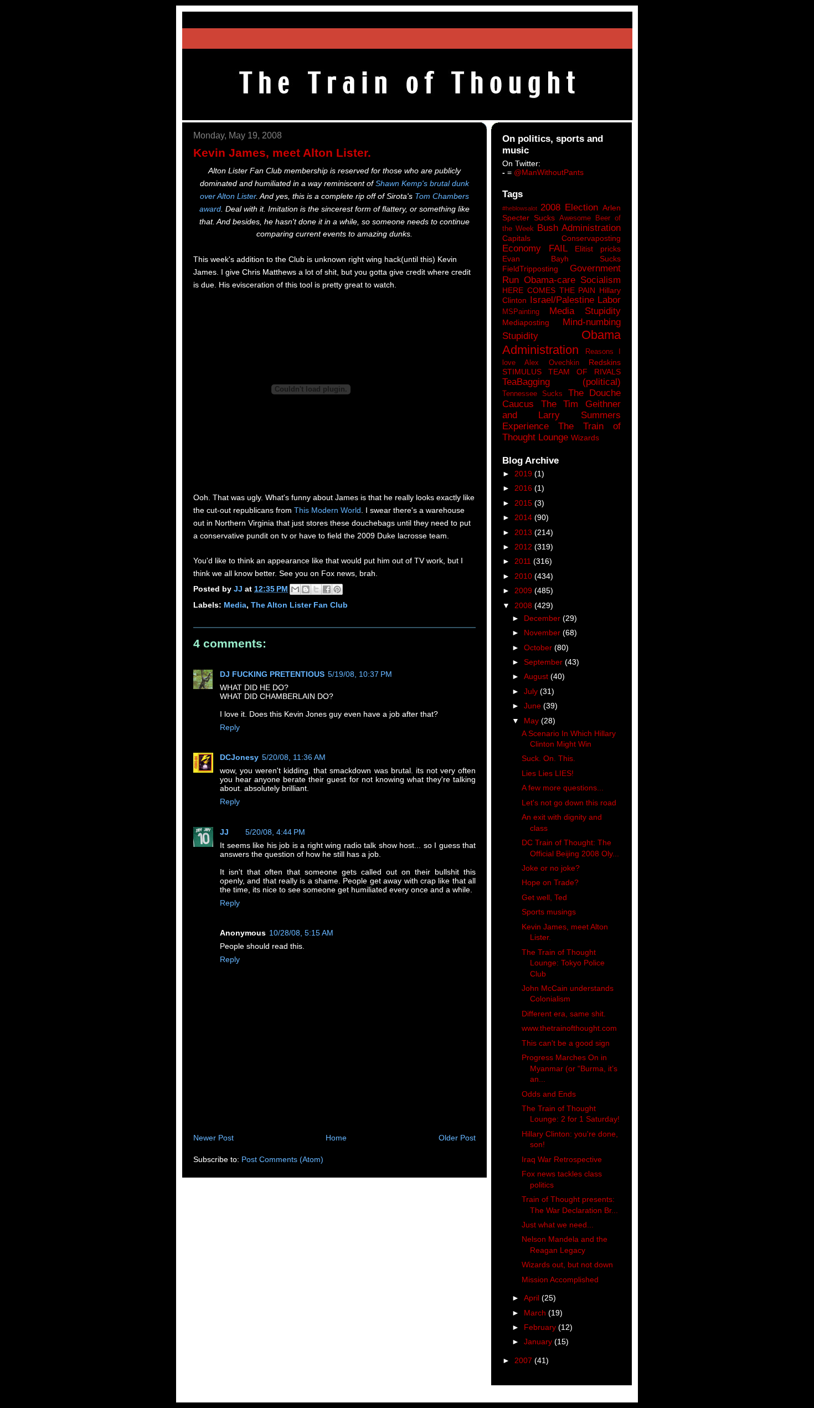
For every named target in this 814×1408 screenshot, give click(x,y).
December (543, 618)
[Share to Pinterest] (337, 589)
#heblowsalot (519, 208)
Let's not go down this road (569, 802)
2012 (524, 546)
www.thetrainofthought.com (569, 1028)
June (533, 705)
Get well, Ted (544, 897)
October (539, 647)
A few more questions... (563, 787)
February (541, 1327)
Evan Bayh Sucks (561, 258)
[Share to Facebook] (326, 589)
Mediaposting (525, 322)
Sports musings (549, 911)
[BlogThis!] (305, 589)
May (532, 720)
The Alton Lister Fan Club (299, 604)
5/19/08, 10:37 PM (360, 674)
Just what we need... (558, 1224)
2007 (524, 1360)
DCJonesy (239, 757)
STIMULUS (522, 371)
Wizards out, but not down (567, 1264)
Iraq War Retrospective (562, 1159)
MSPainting (520, 312)
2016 (524, 488)
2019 (524, 473)
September (544, 661)
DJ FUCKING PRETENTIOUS (272, 674)
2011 (523, 561)
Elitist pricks (598, 248)
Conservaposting (591, 238)
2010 (524, 576)
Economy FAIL (535, 248)
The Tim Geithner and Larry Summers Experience (561, 415)
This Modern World (327, 510)
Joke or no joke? (551, 868)
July (532, 691)
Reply (230, 727)
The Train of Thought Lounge (561, 432)
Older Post (457, 1137)
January (539, 1341)
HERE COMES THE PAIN (548, 290)
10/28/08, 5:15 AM (301, 932)
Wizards (585, 437)
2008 (524, 605)
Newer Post (213, 1137)
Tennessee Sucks (532, 394)
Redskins (605, 362)
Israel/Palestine (562, 300)
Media (235, 604)
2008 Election (569, 207)
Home (336, 1137)
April (533, 1297)
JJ (224, 832)
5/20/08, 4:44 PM (275, 832)
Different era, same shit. (564, 1013)
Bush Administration (579, 228)
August (537, 676)
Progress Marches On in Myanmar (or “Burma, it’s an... (569, 1068)
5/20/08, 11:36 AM (294, 757)
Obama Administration (561, 342)
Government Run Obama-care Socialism (561, 274)
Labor (609, 300)
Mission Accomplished (560, 1279)
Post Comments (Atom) (282, 1159)
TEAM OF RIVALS (584, 371)
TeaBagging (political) (561, 382)
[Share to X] (316, 589)
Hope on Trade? (550, 882)
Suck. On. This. (548, 758)
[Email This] (295, 589)
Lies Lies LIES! (548, 773)
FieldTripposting (530, 268)
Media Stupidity (585, 311)
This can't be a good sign (566, 1043)
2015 (524, 503)
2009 (524, 590)
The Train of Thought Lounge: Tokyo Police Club (563, 963)
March (536, 1312)
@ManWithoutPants (549, 172)
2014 (524, 517)
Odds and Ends (549, 1094)
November (543, 632)
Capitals (516, 238)
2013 (524, 532)
